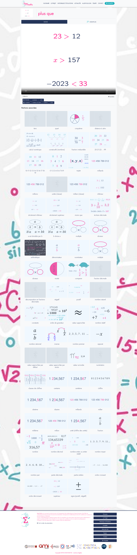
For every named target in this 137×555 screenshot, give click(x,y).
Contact (105, 537)
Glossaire (105, 514)
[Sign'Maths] (27, 3)
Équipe (105, 533)
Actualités (105, 525)
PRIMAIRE (27, 100)
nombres (46, 102)
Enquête (106, 540)
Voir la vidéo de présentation (45, 523)
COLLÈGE (27, 102)
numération (34, 100)
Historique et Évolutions (105, 522)
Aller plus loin (105, 529)
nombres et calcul (36, 102)
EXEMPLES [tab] (93, 22)
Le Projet (105, 518)
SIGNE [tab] (46, 22)
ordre (41, 100)
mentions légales (77, 553)
